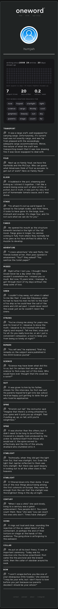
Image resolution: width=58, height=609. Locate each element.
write (27, 15)
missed (7, 267)
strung (7, 318)
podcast (24, 597)
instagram (41, 597)
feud (5, 158)
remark (7, 345)
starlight (9, 453)
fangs (6, 223)
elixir (6, 177)
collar (7, 545)
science (7, 361)
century (8, 499)
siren (6, 291)
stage (6, 202)
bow (5, 570)
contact (16, 597)
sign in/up (36, 15)
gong (6, 521)
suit (5, 383)
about (32, 597)
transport (9, 129)
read (20, 15)
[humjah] (29, 35)
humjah (29, 49)
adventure (9, 248)
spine (6, 405)
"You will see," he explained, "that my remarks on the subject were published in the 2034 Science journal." (24, 352)
